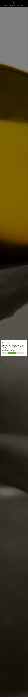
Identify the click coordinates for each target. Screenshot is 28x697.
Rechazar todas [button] (20, 352)
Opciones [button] (5, 352)
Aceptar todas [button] (12, 352)
